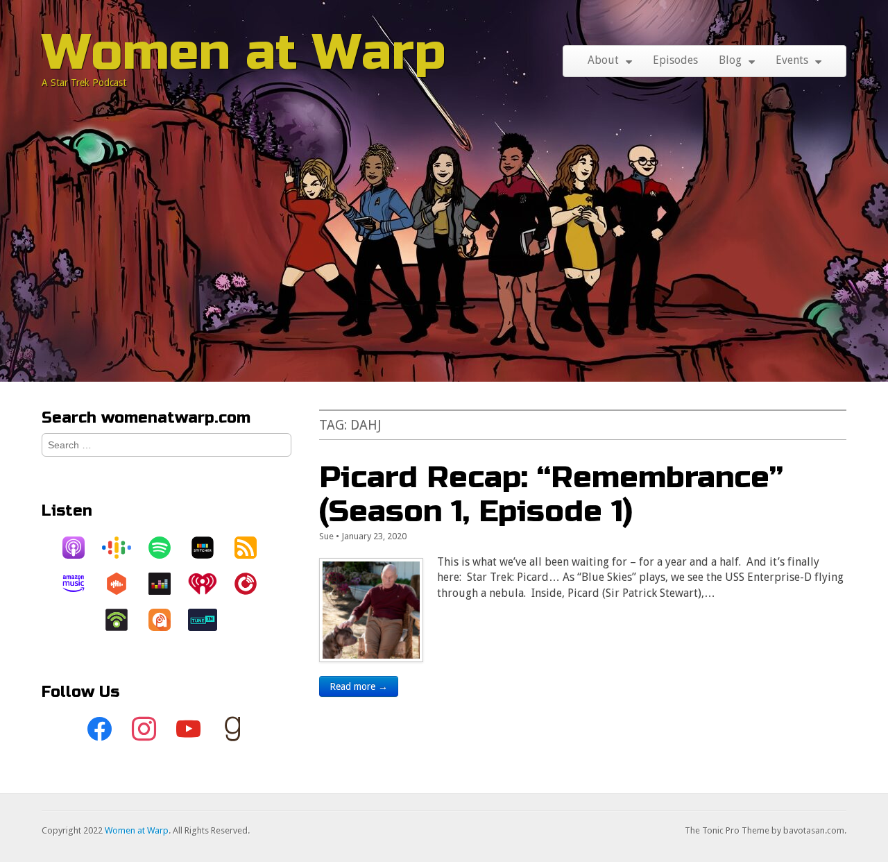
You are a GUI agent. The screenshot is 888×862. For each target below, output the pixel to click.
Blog (730, 60)
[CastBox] (123, 584)
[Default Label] (188, 729)
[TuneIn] (209, 620)
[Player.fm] (252, 584)
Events (792, 60)
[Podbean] (123, 620)
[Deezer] (166, 584)
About (603, 60)
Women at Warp (244, 52)
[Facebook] (100, 729)
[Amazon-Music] (80, 584)
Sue (326, 536)
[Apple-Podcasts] (80, 547)
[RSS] (252, 547)
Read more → (359, 686)
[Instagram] (144, 729)
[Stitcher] (209, 547)
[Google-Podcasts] (123, 547)
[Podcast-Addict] (166, 620)
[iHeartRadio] (209, 584)
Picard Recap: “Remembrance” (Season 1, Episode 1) (551, 494)
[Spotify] (166, 547)
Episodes (675, 60)
